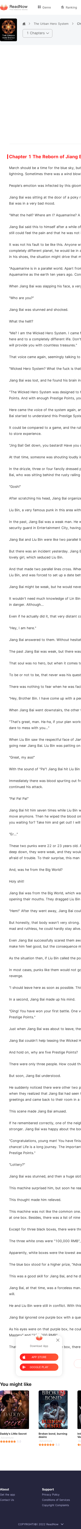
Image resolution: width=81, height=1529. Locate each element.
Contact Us (7, 1499)
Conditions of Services (56, 1499)
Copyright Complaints (55, 1505)
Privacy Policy (51, 1494)
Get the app (7, 1494)
